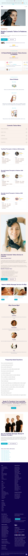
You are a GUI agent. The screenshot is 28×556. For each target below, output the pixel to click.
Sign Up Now (4, 443)
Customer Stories (4, 546)
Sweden (3, 509)
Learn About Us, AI (4, 479)
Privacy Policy (22, 521)
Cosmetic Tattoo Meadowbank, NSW (6, 452)
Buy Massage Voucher (17, 493)
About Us (3, 469)
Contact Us (3, 498)
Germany (3, 507)
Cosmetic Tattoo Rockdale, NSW (5, 451)
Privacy (2, 490)
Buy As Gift (12, 39)
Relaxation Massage (17, 468)
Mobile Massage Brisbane (5, 528)
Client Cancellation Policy (5, 492)
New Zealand (3, 503)
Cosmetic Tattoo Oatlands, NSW (5, 460)
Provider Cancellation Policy (5, 493)
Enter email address (17, 515)
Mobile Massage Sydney (5, 526)
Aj (19, 197)
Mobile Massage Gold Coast (5, 531)
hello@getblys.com (17, 527)
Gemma (20, 152)
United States (3, 504)
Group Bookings (17, 475)
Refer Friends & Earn (4, 473)
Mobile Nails (16, 482)
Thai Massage (16, 474)
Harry (7, 152)
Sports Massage (17, 470)
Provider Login (3, 497)
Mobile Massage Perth (4, 529)
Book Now (4, 39)
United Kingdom (4, 505)
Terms (2, 489)
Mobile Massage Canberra (5, 532)
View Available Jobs (13, 443)
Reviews (3, 470)
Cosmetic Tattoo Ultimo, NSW (5, 453)
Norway (3, 510)
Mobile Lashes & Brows (18, 486)
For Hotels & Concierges (5, 515)
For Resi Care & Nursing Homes (6, 522)
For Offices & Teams (4, 516)
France (2, 508)
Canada (2, 506)
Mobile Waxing (16, 485)
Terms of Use (17, 521)
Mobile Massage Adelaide (5, 530)
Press (2, 471)
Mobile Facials (16, 481)
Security (3, 488)
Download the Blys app (5, 468)
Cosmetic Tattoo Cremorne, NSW (5, 454)
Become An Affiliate (4, 474)
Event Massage (16, 490)
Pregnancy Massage (17, 471)
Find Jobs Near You (4, 537)
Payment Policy (4, 491)
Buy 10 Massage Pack (17, 497)
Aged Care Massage (17, 479)
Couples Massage (17, 472)
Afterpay (3, 485)
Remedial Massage (17, 469)
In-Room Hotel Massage (18, 473)
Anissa (7, 197)
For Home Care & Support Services (6, 520)
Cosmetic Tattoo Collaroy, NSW (5, 450)
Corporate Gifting (17, 498)
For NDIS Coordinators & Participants (6, 521)
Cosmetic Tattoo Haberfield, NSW (5, 459)
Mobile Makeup (16, 484)
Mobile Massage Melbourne (5, 527)
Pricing (2, 486)
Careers (3, 475)
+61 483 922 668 (17, 528)
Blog (2, 472)
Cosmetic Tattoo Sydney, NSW (5, 458)
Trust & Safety (3, 487)
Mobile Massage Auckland (5, 533)
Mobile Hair (16, 483)
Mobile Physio (16, 480)
